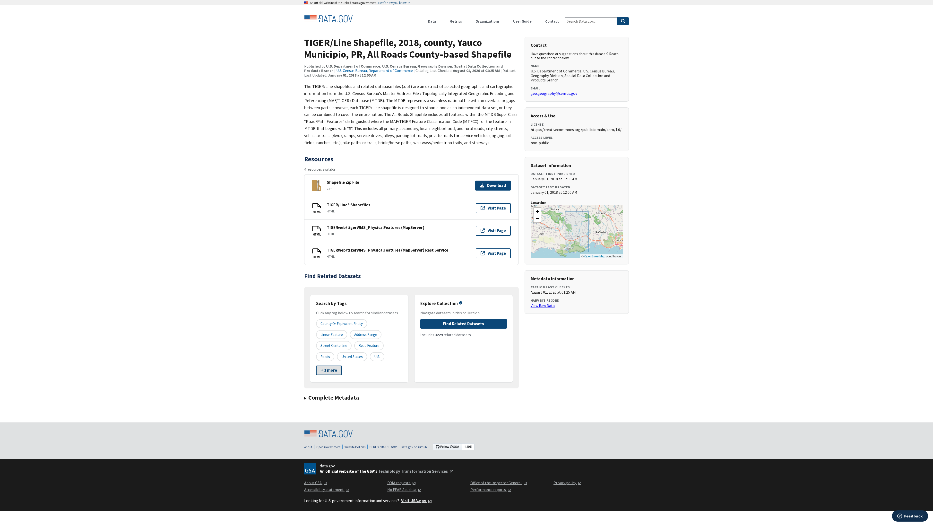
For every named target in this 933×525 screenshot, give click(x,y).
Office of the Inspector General (496, 482)
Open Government (328, 447)
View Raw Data (543, 305)
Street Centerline (333, 345)
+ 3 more (329, 370)
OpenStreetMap (594, 256)
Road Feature (369, 345)
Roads (325, 356)
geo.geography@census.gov (554, 93)
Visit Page (497, 208)
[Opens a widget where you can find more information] (910, 516)
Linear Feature (331, 334)
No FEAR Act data (402, 489)
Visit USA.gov (414, 500)
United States (352, 356)
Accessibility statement (324, 489)
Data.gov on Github (414, 447)
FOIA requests (399, 482)
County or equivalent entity (341, 323)
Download (496, 185)
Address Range (365, 334)
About (308, 447)
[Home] (328, 19)
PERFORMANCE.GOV (383, 447)
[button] (537, 211)
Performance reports (488, 489)
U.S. (377, 356)
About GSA (313, 482)
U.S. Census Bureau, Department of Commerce (374, 70)
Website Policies (355, 447)
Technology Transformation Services (413, 471)
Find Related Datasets (463, 323)
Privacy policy (565, 482)
